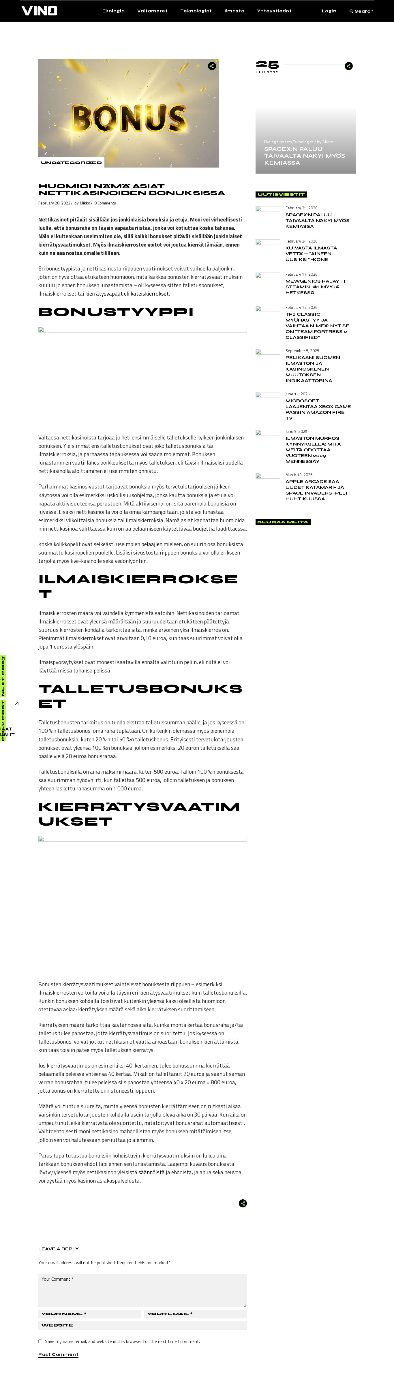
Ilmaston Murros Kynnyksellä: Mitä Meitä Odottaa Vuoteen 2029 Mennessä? (313, 449)
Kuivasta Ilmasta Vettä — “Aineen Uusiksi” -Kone (311, 253)
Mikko (85, 203)
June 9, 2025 (296, 431)
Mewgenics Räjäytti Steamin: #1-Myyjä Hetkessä (317, 286)
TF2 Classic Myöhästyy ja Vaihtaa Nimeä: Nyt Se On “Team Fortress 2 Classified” (317, 325)
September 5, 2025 (302, 350)
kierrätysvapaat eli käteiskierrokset (127, 293)
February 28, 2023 (54, 203)
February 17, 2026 (302, 274)
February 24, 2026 (302, 241)
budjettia (204, 528)
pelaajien (151, 544)
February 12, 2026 (302, 307)
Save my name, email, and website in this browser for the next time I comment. (122, 1341)
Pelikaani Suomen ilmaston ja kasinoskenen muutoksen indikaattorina (313, 369)
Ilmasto (285, 142)
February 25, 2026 (302, 208)
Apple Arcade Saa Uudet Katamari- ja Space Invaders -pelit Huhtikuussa (318, 490)
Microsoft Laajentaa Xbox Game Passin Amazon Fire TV (318, 409)
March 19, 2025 (299, 474)
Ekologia (271, 142)
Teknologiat (303, 142)
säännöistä (151, 1172)
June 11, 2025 (298, 394)
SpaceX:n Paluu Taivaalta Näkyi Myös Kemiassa (304, 155)
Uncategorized (71, 162)
